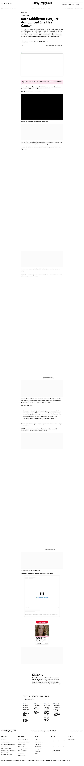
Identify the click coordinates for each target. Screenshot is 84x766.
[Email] (10, 3)
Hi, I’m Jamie (37, 739)
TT (58, 741)
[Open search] (81, 4)
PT (63, 741)
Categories (71, 4)
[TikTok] (4, 3)
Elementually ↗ (38, 751)
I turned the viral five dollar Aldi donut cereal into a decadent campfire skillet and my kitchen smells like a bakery (47, 714)
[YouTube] (8, 3)
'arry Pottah (3, 739)
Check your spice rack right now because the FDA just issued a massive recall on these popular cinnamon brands (26, 715)
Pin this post (42, 622)
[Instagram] (1, 3)
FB (58, 746)
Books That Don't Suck (6, 748)
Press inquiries (38, 749)
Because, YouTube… (5, 742)
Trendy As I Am (25, 15)
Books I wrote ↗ (38, 744)
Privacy (58, 764)
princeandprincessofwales (48, 377)
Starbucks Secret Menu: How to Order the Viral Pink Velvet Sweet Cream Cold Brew (56, 713)
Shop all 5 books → (71, 739)
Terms (62, 764)
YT (53, 746)
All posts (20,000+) (22, 755)
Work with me (38, 746)
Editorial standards (39, 742)
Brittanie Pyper (37, 675)
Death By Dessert (21, 744)
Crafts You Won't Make (23, 739)
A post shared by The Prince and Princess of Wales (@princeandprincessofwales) (42, 614)
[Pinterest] (6, 3)
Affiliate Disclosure (70, 764)
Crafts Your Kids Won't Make (24, 742)
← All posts (24, 12)
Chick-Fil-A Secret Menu (6, 754)
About (77, 4)
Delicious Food (21, 746)
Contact (36, 753)
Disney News (21, 753)
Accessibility (79, 764)
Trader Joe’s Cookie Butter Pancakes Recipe (37, 711)
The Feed (64, 4)
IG (53, 741)
